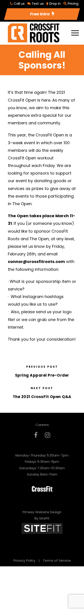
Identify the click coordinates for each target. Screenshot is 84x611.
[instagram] (47, 435)
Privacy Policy (24, 560)
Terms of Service (57, 560)
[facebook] (36, 435)
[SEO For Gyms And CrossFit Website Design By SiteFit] (42, 528)
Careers (42, 424)
